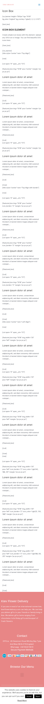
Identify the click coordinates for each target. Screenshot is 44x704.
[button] (22, 675)
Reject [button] (38, 696)
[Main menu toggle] (39, 4)
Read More (22, 700)
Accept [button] (29, 696)
